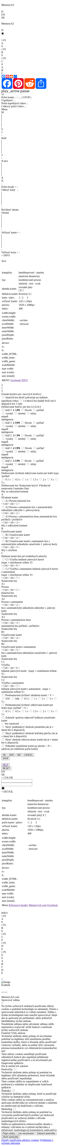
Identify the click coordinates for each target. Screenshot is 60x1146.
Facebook (15, 380)
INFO (25, 380)
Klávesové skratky (18, 905)
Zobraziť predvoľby (46, 1133)
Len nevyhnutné (26, 1133)
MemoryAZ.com (38, 905)
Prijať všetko (9, 1133)
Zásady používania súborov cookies (20, 1140)
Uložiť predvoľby (10, 1137)
